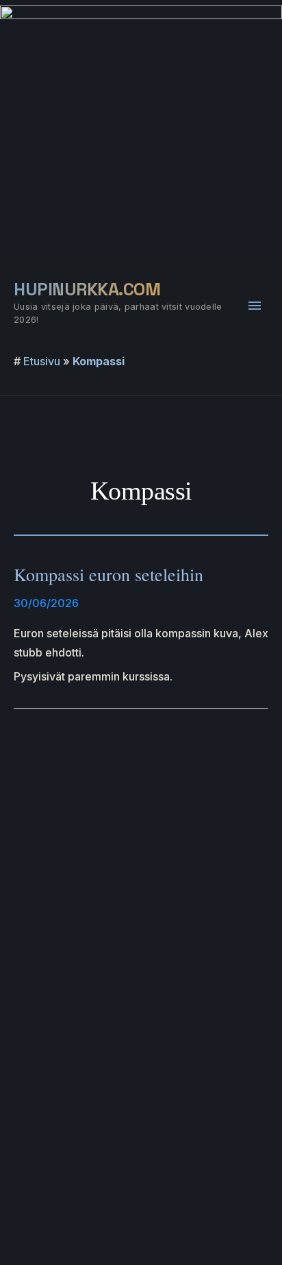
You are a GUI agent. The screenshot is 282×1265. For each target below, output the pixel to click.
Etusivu (41, 361)
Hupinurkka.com (87, 289)
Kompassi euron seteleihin (108, 574)
